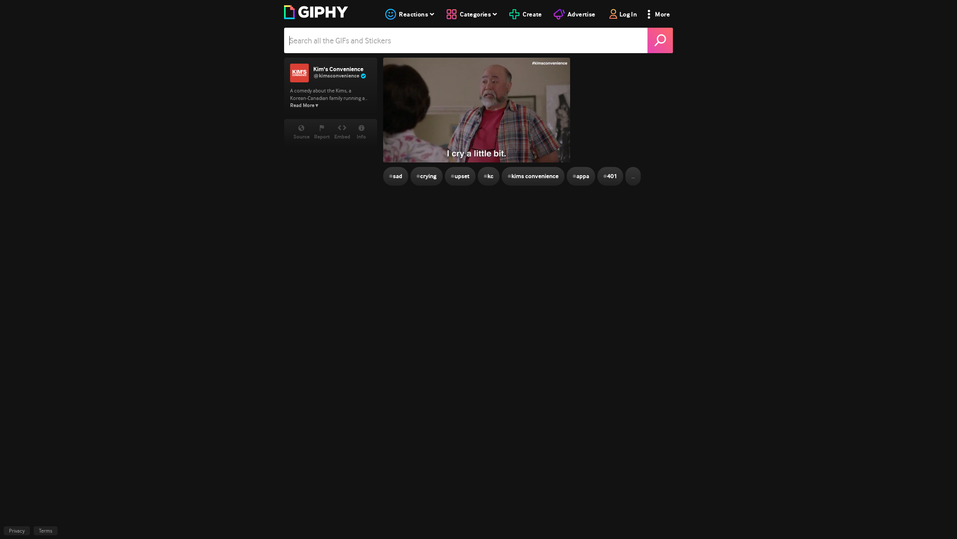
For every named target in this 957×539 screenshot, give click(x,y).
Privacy (17, 531)
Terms (45, 531)
